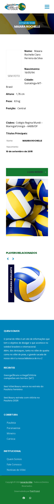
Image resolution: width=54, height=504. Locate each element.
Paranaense (13, 428)
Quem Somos (14, 459)
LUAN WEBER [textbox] (35, 172)
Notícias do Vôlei (16, 469)
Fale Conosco (14, 464)
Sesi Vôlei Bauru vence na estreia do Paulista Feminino (24, 388)
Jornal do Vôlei (26, 482)
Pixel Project (35, 491)
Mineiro (11, 433)
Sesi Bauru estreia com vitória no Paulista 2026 (22, 399)
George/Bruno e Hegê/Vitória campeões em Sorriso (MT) (20, 377)
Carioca (11, 438)
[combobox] (27, 172)
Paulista (11, 422)
